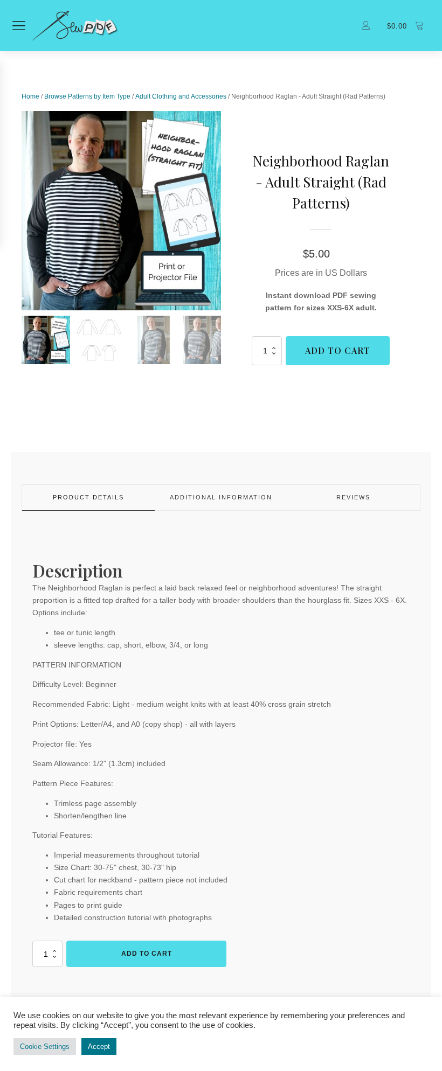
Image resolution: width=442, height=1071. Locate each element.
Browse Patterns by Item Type (87, 96)
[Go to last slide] (21, 210)
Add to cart (337, 350)
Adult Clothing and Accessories (180, 96)
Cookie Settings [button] (45, 1046)
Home (30, 96)
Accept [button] (99, 1046)
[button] (46, 340)
